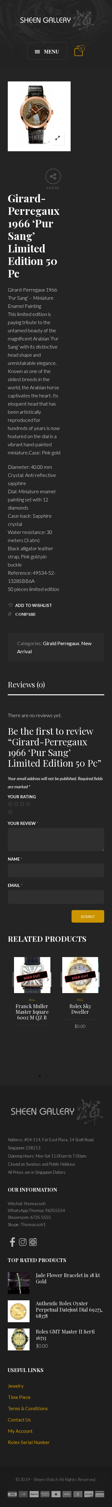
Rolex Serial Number (29, 1442)
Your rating (22, 796)
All (32, 1000)
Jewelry (16, 1386)
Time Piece (19, 1397)
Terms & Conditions (28, 1408)
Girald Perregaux (61, 643)
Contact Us (19, 1419)
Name (15, 859)
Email (15, 885)
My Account (20, 1431)
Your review (23, 823)
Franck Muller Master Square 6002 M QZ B (32, 1012)
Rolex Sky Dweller (80, 1009)
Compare (25, 614)
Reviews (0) (26, 684)
